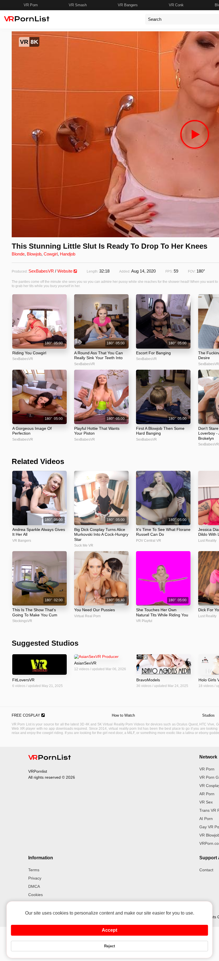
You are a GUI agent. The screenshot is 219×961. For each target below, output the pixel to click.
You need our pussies (94, 610)
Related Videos (38, 461)
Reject (109, 946)
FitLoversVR (23, 680)
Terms (33, 870)
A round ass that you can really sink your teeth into (98, 355)
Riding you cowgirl (29, 353)
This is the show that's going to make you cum (34, 612)
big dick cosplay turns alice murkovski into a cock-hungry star (101, 534)
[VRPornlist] (49, 758)
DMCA (34, 886)
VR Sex (206, 802)
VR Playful (144, 621)
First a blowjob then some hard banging (160, 431)
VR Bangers (128, 5)
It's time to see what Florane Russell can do (163, 532)
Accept (109, 930)
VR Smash (78, 5)
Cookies (35, 894)
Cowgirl (51, 254)
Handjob (67, 254)
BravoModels (148, 680)
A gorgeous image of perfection (32, 431)
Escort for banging (153, 353)
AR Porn (206, 794)
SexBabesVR (41, 271)
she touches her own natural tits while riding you (162, 612)
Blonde (18, 254)
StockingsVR (22, 621)
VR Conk (176, 5)
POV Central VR (148, 541)
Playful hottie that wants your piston (96, 431)
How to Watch (123, 715)
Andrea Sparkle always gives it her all (38, 532)
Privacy (34, 878)
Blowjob (34, 254)
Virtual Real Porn (87, 616)
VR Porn (31, 5)
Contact (206, 870)
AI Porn (206, 818)
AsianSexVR (85, 663)
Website (65, 271)
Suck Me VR (83, 545)
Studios (208, 715)
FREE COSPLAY (26, 715)
